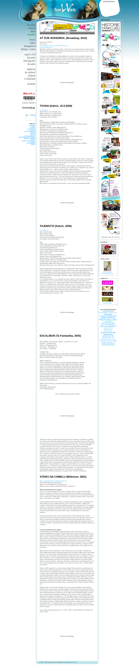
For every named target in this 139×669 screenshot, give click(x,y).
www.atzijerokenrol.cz (46, 47)
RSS (75, 662)
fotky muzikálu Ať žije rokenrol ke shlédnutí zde (54, 45)
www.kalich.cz (44, 110)
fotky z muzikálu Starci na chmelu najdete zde (53, 481)
